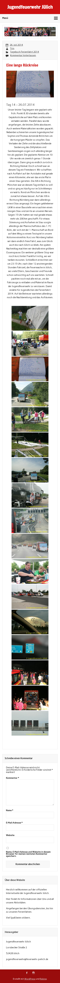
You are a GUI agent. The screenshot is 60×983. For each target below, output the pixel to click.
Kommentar (12, 778)
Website (10, 835)
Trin (12, 48)
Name (9, 810)
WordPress (29, 979)
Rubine (43, 979)
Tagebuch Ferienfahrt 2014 (24, 51)
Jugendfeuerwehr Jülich (30, 7)
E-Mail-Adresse (14, 823)
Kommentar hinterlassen (23, 55)
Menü (5, 18)
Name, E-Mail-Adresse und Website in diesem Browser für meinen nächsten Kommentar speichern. (28, 854)
